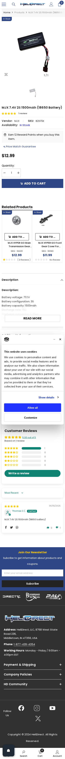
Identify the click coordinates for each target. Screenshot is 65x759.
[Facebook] (21, 708)
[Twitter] (38, 718)
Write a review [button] (18, 473)
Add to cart (35, 183)
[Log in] (51, 4)
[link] (24, 753)
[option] (32, 48)
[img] (12, 506)
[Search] (14, 4)
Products (19, 12)
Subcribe (32, 584)
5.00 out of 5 (29, 437)
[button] (10, 113)
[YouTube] (52, 708)
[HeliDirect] (11, 596)
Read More (32, 318)
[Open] (8, 750)
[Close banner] (60, 339)
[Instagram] (36, 708)
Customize (30, 417)
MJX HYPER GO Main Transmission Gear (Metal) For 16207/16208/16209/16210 (19, 244)
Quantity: (8, 165)
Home (6, 12)
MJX (16, 121)
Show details (46, 397)
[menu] (4, 4)
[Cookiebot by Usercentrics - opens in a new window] (41, 339)
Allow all (32, 407)
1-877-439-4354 (24, 644)
